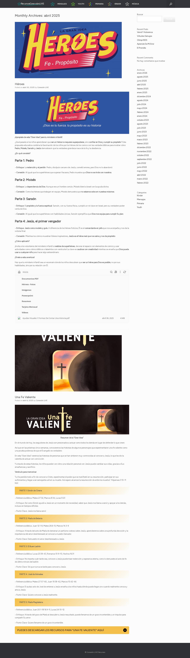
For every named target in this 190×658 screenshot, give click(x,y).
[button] (170, 4)
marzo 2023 (142, 139)
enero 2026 (142, 73)
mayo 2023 (142, 136)
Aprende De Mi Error (145, 44)
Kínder (140, 195)
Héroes (19, 84)
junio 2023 (142, 132)
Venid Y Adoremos (145, 32)
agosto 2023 (142, 124)
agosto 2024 (142, 100)
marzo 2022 (142, 179)
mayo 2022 (142, 171)
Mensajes (141, 199)
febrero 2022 (142, 183)
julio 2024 (141, 104)
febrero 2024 (143, 112)
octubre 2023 (143, 120)
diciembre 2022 (144, 147)
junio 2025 (142, 81)
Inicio (25, 272)
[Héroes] (68, 50)
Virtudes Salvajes (144, 36)
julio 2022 (141, 163)
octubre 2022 (143, 155)
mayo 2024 (142, 108)
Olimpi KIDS (142, 40)
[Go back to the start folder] (19, 272)
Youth (139, 207)
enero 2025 (142, 92)
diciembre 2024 (144, 96)
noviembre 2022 (144, 151)
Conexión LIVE (43, 87)
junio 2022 (142, 167)
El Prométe (141, 48)
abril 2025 (141, 85)
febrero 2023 (142, 143)
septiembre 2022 (144, 159)
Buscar (140, 14)
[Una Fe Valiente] (68, 363)
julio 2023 (141, 128)
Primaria (140, 203)
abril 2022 (141, 175)
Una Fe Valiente (25, 397)
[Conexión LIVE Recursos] (30, 3)
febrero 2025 (142, 89)
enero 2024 (142, 116)
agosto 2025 (142, 77)
